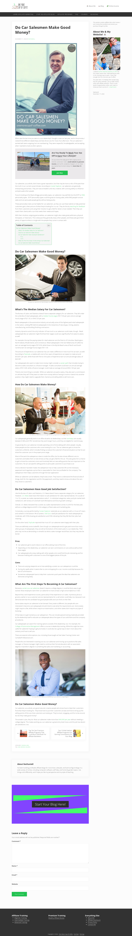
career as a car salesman (31, 588)
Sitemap (82, 934)
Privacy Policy (92, 922)
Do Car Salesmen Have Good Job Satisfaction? (31, 235)
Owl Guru (47, 513)
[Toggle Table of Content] (48, 225)
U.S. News (25, 496)
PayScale (27, 354)
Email (14, 875)
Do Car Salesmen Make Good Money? (28, 228)
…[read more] (112, 87)
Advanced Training (20, 922)
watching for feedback (77, 206)
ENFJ (83, 195)
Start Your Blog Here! (50, 804)
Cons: (21, 238)
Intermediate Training (21, 920)
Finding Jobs (25, 745)
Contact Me (92, 924)
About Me (91, 918)
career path (64, 363)
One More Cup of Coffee (66, 934)
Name (15, 866)
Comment (16, 841)
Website (15, 884)
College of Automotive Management (27, 626)
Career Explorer (56, 186)
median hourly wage (50, 316)
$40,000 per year (65, 719)
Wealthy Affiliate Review (56, 918)
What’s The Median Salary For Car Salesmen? (31, 230)
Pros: (21, 237)
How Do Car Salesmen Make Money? (28, 232)
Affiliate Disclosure (94, 920)
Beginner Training (20, 918)
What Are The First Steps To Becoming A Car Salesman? (34, 241)
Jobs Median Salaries (24, 747)
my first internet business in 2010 (107, 71)
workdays (70, 438)
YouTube (76, 934)
